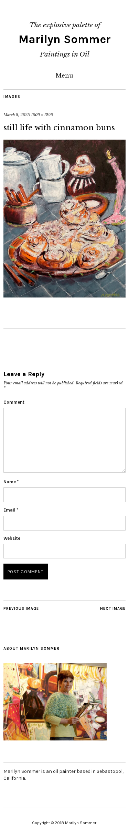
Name (11, 481)
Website (11, 538)
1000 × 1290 (42, 114)
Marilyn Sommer (65, 39)
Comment (13, 402)
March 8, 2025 (16, 114)
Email (10, 510)
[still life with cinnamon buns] (64, 295)
